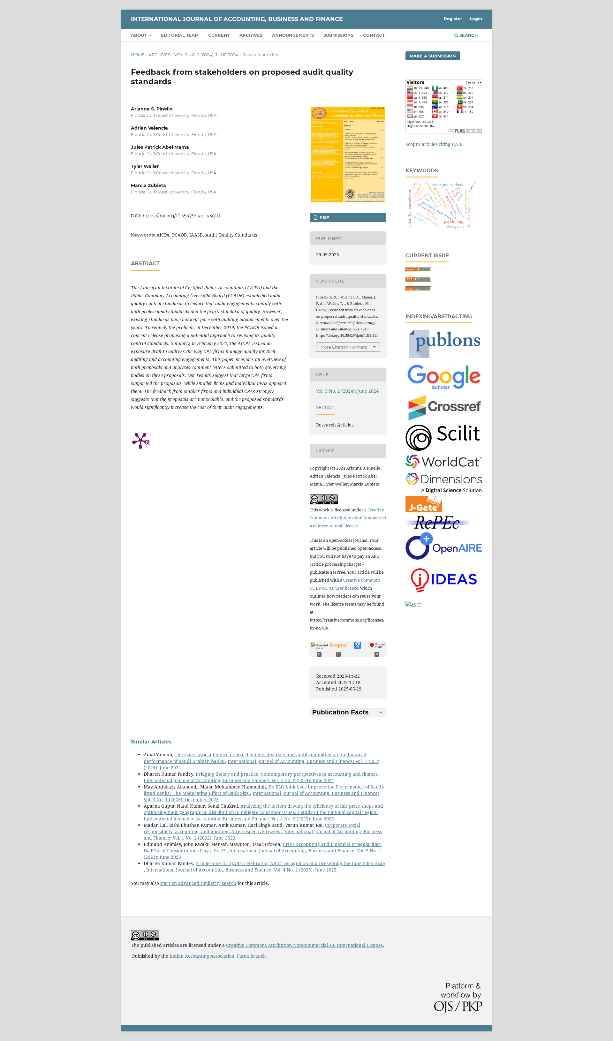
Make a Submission (433, 55)
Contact (374, 35)
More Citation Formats (344, 347)
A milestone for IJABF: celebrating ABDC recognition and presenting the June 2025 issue (290, 863)
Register (453, 18)
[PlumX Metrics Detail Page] (140, 440)
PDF (323, 217)
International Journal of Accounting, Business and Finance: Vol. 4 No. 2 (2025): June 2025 (239, 819)
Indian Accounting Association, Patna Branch (218, 956)
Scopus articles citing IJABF (434, 144)
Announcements (293, 35)
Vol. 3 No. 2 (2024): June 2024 (206, 54)
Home (138, 54)
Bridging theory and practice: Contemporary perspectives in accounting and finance (287, 774)
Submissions (338, 35)
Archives (250, 35)
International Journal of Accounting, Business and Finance (237, 19)
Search (468, 35)
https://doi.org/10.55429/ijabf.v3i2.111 (182, 216)
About (139, 35)
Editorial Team (180, 35)
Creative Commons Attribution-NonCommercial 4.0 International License (348, 518)
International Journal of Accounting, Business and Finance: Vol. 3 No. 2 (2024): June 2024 (239, 780)
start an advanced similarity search (198, 883)
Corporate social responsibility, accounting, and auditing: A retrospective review (252, 828)
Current (219, 35)
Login (476, 18)
